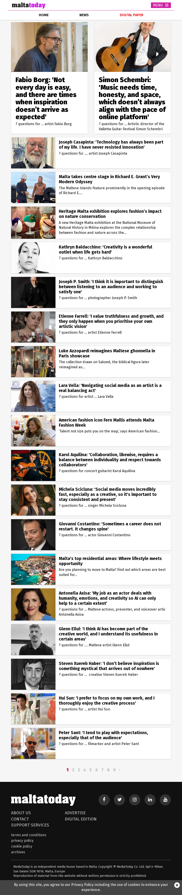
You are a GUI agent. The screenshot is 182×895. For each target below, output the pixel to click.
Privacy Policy (22, 840)
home (44, 15)
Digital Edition (81, 819)
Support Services (30, 825)
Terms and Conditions (28, 835)
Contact (20, 819)
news (84, 15)
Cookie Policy (21, 846)
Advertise (75, 812)
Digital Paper (131, 15)
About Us (21, 812)
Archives (18, 852)
